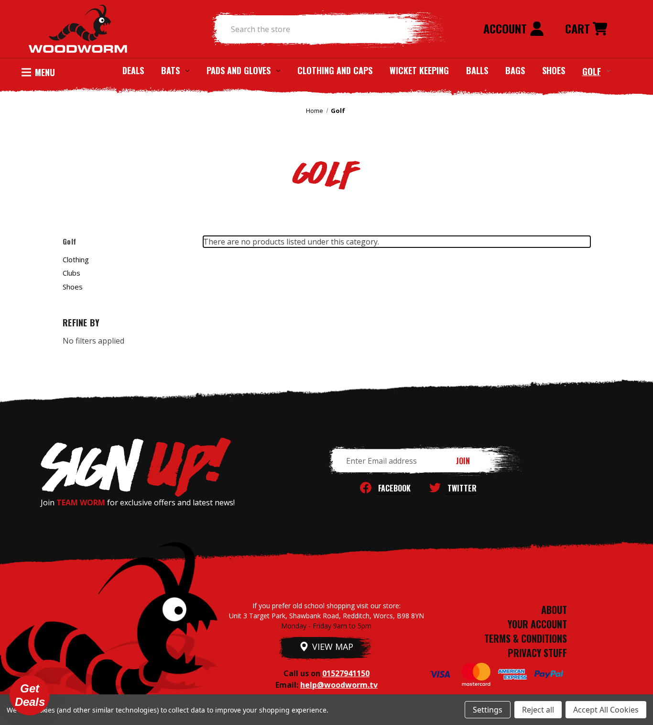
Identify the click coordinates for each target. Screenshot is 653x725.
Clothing (76, 259)
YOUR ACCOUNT (537, 624)
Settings (487, 709)
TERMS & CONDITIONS (525, 638)
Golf (591, 71)
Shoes (553, 70)
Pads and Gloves (239, 70)
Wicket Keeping (419, 70)
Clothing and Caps (334, 70)
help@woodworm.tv (339, 685)
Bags (515, 70)
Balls (477, 70)
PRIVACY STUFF (537, 653)
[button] (30, 695)
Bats (170, 70)
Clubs (71, 273)
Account (506, 28)
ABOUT (554, 609)
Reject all (538, 709)
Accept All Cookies (606, 709)
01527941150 (346, 673)
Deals (133, 70)
